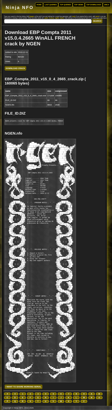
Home (39, 5)
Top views (78, 5)
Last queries (51, 5)
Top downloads (93, 5)
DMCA (106, 5)
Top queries (65, 5)
